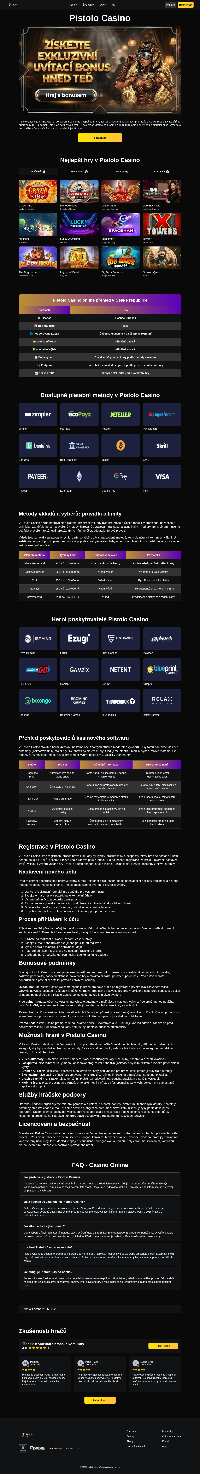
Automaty (159, 171)
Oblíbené (36, 171)
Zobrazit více (100, 1400)
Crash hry (118, 171)
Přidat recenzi (163, 1346)
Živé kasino (77, 171)
